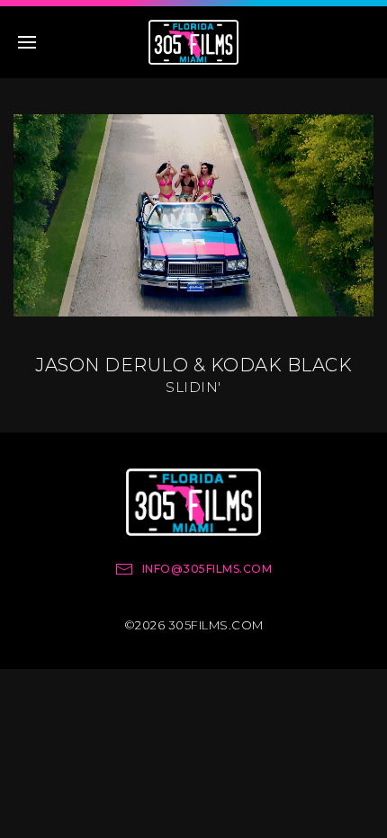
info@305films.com (207, 568)
